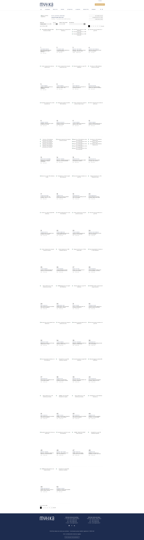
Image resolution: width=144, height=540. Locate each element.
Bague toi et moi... (76, 268)
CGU (64, 534)
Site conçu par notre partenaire (72, 537)
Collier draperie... (60, 268)
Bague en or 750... (76, 158)
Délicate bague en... (93, 378)
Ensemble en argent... (61, 488)
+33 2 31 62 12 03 (95, 520)
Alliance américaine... (61, 232)
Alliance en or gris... (45, 195)
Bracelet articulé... (77, 378)
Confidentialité (69, 534)
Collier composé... (44, 85)
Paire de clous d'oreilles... (94, 49)
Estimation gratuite (100, 4)
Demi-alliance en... (44, 305)
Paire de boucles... (76, 195)
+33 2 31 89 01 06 (73, 520)
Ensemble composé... (45, 122)
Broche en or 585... (93, 85)
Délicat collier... (76, 305)
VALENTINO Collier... (93, 305)
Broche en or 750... (93, 158)
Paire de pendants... (92, 268)
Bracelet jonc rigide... (77, 49)
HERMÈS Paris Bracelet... (45, 488)
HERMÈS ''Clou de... (60, 415)
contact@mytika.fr (74, 522)
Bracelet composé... (61, 158)
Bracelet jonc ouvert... (61, 451)
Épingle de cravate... (61, 122)
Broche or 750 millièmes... (46, 158)
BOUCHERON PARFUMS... (45, 49)
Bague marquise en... (93, 195)
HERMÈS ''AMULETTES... (77, 451)
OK (56, 24)
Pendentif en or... (60, 195)
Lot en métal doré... (60, 49)
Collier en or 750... (44, 232)
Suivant (102, 26)
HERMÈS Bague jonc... (61, 305)
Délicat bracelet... (76, 85)
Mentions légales (77, 534)
